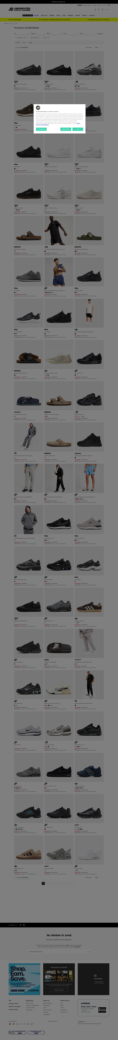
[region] (59, 119)
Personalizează (41, 129)
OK (78, 129)
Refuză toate (66, 129)
